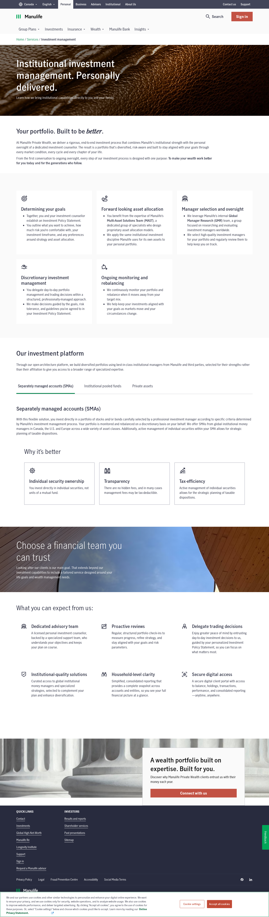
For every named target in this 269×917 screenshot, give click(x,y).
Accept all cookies (219, 904)
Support (245, 4)
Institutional (113, 4)
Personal (65, 4)
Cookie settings (192, 904)
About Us (130, 4)
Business (81, 4)
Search (218, 16)
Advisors (96, 4)
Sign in (242, 16)
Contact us (229, 4)
